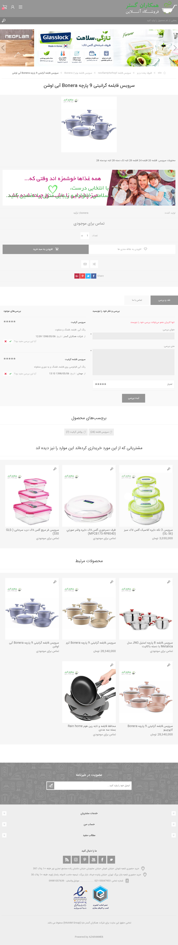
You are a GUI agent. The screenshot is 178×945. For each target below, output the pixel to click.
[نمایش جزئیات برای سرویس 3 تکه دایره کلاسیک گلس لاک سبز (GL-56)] (146, 500)
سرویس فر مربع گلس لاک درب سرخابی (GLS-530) (32, 532)
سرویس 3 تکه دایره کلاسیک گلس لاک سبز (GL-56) (148, 532)
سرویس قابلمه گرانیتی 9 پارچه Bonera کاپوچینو (150, 728)
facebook (93, 276)
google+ (77, 276)
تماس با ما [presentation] (137, 300)
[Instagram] (76, 860)
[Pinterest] (84, 860)
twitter (88, 276)
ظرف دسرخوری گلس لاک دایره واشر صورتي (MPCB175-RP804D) (91, 532)
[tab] (164, 300)
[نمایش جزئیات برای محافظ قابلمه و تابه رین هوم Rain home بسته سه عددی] (89, 696)
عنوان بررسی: (168, 330)
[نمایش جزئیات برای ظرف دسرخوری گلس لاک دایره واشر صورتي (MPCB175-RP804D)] (89, 500)
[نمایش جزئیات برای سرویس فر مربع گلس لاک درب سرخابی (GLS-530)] (32, 500)
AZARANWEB (96, 937)
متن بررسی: (169, 346)
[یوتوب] (93, 860)
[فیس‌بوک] (102, 860)
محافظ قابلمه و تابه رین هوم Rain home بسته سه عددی (92, 728)
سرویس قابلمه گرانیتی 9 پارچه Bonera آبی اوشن (34, 645)
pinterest (82, 276)
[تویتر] (111, 860)
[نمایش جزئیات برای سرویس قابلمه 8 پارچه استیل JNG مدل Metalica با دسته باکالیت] (146, 613)
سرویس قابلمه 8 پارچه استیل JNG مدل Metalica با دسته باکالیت (150, 645)
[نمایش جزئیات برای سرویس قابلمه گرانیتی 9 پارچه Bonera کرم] (89, 613)
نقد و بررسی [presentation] (164, 300)
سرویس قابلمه (102, 432)
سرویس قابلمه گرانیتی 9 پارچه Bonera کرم (91, 643)
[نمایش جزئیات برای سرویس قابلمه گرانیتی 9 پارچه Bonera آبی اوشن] (32, 613)
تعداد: (95, 236)
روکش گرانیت (76, 432)
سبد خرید (5, 7)
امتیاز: (169, 384)
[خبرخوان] (67, 860)
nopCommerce (96, 927)
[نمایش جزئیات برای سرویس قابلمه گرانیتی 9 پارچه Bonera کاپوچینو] (146, 696)
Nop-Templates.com (96, 932)
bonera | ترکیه (81, 213)
